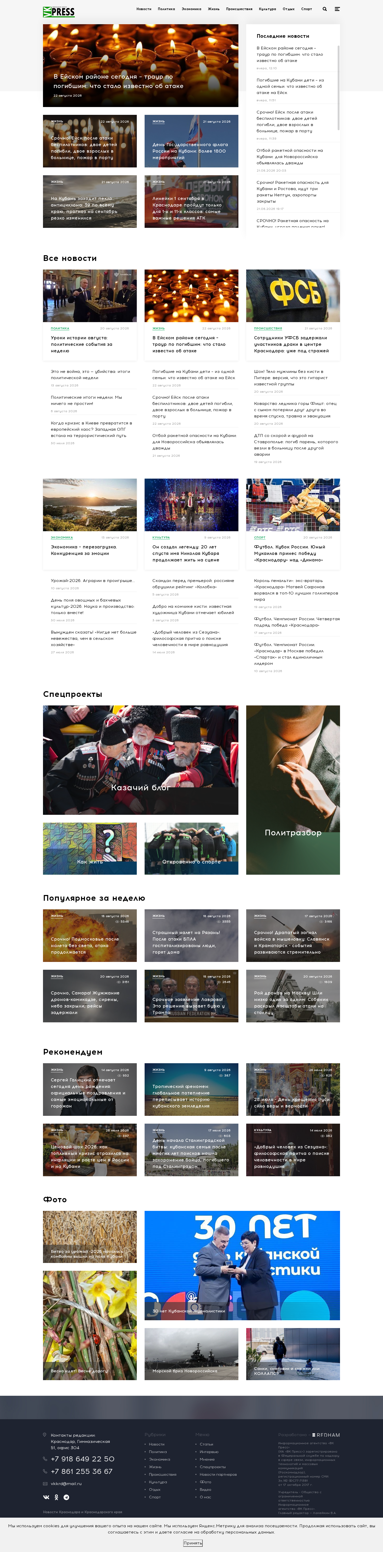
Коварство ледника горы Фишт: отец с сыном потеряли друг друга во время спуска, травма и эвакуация (295, 409)
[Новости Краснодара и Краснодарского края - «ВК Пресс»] (59, 12)
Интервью (209, 1452)
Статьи (206, 1444)
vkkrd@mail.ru (66, 1483)
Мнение (207, 1459)
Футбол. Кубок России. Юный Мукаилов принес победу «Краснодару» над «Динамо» (289, 553)
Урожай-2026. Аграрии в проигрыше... (93, 580)
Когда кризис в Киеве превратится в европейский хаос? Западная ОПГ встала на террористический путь (91, 429)
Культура (267, 9)
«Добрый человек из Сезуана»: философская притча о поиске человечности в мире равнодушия (190, 638)
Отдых (289, 9)
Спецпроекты (72, 694)
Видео (205, 1489)
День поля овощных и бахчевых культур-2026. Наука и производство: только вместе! (93, 606)
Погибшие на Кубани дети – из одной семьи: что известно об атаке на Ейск (290, 86)
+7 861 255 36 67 (82, 1471)
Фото (55, 1199)
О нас (205, 1497)
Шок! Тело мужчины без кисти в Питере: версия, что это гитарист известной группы (291, 377)
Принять (193, 1543)
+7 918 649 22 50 (83, 1458)
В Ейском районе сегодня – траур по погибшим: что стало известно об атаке (290, 54)
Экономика (191, 9)
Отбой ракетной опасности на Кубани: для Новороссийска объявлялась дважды (290, 156)
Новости (144, 9)
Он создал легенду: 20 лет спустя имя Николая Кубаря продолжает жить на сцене (185, 553)
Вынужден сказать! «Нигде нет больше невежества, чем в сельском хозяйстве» (94, 638)
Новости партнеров (218, 1474)
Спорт (306, 9)
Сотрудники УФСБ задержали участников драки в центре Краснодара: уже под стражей (291, 344)
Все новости (70, 258)
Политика (166, 9)
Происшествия (239, 9)
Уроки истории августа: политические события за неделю (81, 344)
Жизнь (214, 9)
